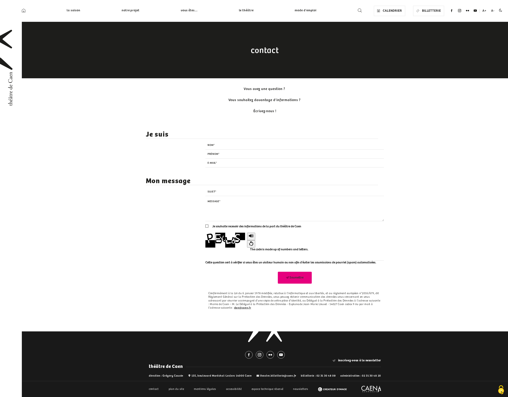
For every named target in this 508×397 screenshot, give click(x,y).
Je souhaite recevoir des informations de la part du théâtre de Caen (256, 226)
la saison (73, 10)
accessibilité (234, 389)
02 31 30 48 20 (371, 375)
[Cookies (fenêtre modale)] (501, 390)
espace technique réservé (267, 389)
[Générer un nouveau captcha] (251, 244)
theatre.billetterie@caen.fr (278, 375)
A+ (484, 10)
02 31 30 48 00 (326, 375)
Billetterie (431, 10)
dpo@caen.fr (242, 307)
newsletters (300, 389)
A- (493, 10)
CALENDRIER (392, 10)
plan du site (176, 389)
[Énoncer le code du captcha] (251, 236)
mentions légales (205, 389)
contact (154, 389)
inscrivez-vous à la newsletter (359, 360)
